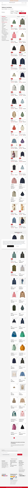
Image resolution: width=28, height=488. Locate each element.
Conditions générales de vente (18, 244)
